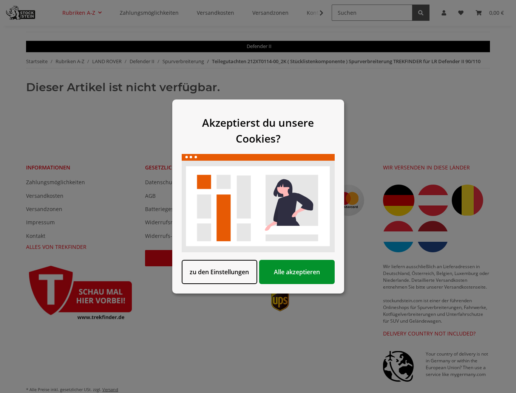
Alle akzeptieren (297, 272)
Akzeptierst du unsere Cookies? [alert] (258, 130)
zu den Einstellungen (219, 272)
